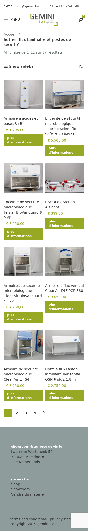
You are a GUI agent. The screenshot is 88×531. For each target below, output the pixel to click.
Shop (15, 484)
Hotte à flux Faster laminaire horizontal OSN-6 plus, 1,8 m (62, 374)
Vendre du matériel (28, 494)
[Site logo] (44, 19)
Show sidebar (22, 66)
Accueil (10, 34)
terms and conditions (28, 519)
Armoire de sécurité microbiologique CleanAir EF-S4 (21, 374)
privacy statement (65, 519)
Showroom (20, 489)
